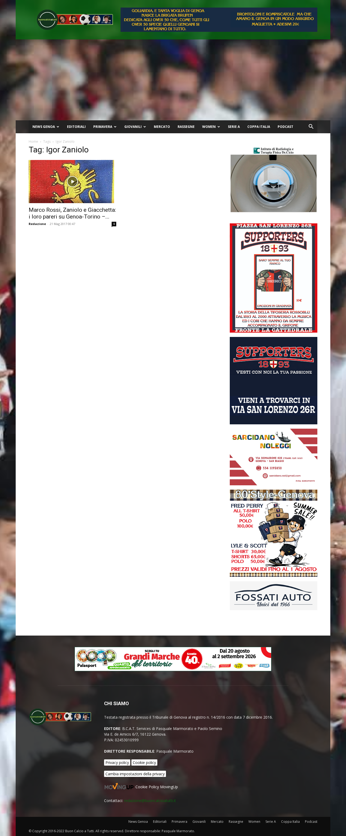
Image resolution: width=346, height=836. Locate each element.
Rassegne (186, 126)
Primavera (102, 126)
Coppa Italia (258, 126)
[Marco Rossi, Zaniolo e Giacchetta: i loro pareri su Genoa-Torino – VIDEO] (72, 181)
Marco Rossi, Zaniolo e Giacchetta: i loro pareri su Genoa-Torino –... (72, 213)
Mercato (162, 126)
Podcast (285, 126)
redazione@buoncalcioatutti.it (150, 800)
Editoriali (76, 126)
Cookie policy (144, 762)
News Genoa (43, 126)
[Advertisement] (173, 80)
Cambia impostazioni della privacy (135, 773)
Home (33, 141)
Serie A (234, 126)
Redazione (37, 224)
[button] (310, 127)
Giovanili (133, 126)
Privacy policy (117, 762)
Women (209, 126)
